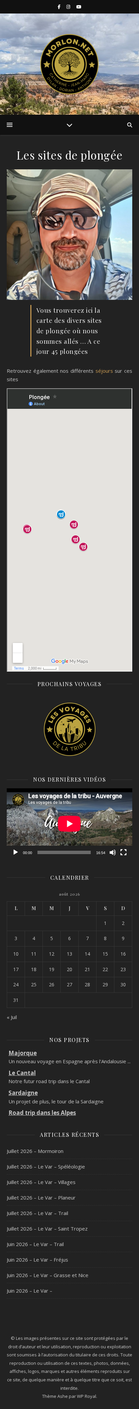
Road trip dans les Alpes (42, 1100)
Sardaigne (23, 1080)
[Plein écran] (123, 852)
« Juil (12, 1017)
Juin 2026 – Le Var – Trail (35, 1244)
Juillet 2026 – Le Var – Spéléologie (46, 1166)
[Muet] (112, 852)
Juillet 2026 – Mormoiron (35, 1151)
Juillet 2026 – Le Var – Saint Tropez (47, 1228)
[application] (69, 823)
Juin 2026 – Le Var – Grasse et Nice (47, 1275)
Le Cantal (22, 1061)
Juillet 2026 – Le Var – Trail (37, 1213)
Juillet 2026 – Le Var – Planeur (41, 1197)
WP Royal (86, 1396)
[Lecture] (15, 852)
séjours (104, 370)
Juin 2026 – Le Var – (29, 1290)
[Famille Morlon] (69, 64)
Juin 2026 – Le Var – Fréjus (37, 1259)
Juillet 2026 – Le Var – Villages (41, 1182)
